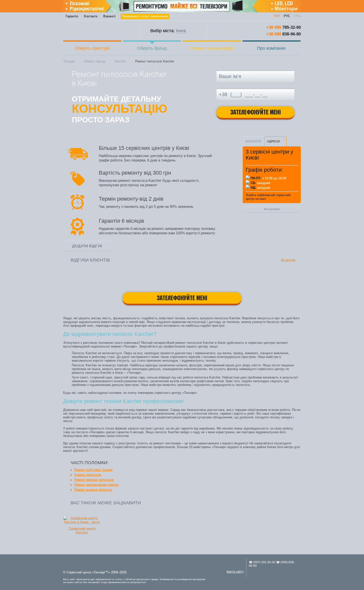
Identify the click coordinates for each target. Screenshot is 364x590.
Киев (181, 30)
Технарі (97, 30)
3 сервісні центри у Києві (269, 155)
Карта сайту (235, 571)
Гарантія (72, 16)
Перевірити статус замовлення (145, 16)
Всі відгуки (288, 260)
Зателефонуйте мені (255, 113)
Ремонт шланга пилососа (93, 489)
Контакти (90, 16)
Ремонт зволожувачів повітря (96, 484)
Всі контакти (272, 209)
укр (277, 16)
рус (287, 16)
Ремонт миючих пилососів (94, 480)
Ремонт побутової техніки (93, 470)
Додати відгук (87, 246)
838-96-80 (283, 34)
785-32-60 (283, 27)
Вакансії (109, 16)
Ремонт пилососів (87, 475)
